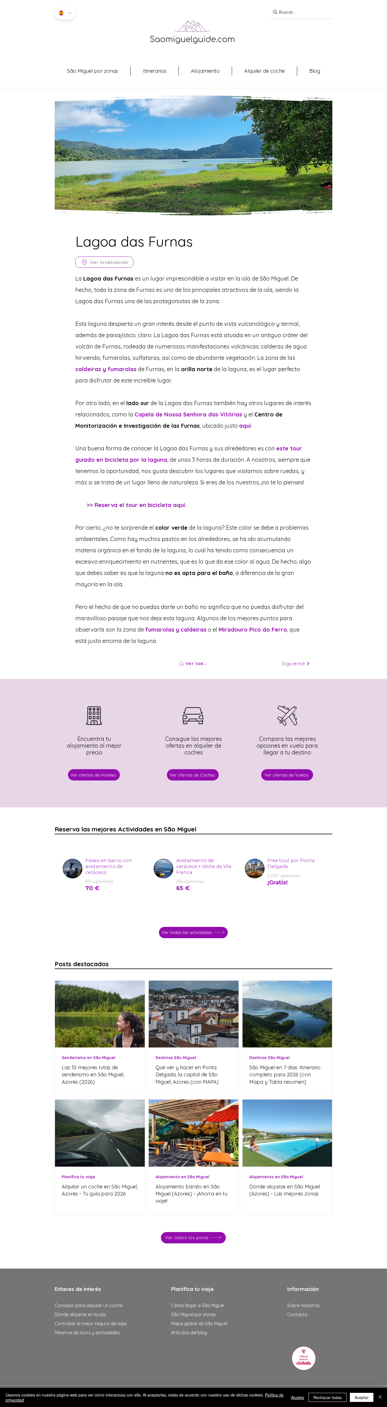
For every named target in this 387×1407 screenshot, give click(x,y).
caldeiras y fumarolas (106, 369)
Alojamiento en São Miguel (182, 1177)
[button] (92, 71)
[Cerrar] (380, 1397)
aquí (245, 425)
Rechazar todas (327, 1397)
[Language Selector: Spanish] (65, 13)
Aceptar (362, 1397)
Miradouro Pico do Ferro (253, 629)
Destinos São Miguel (176, 1057)
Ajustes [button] (297, 1397)
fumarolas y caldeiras (176, 629)
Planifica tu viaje (78, 1177)
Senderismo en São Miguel (88, 1057)
